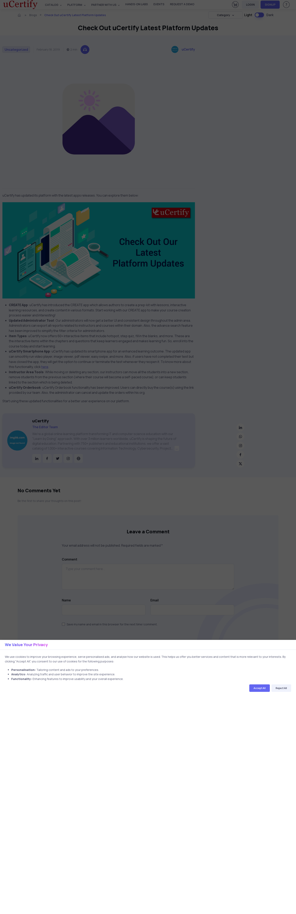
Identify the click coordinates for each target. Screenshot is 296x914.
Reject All (281, 688)
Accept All (260, 688)
